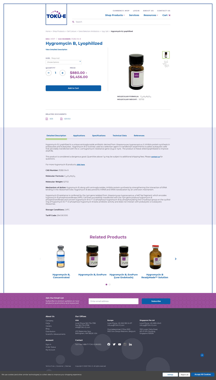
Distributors (50, 331)
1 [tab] (106, 284)
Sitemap (68, 366)
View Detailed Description (56, 50)
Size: (53, 58)
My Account (50, 350)
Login (136, 11)
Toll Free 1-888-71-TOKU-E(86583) (88, 344)
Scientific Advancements (55, 334)
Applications (79, 136)
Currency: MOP (121, 11)
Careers (49, 326)
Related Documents (56, 114)
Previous (40, 259)
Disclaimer (59, 366)
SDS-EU (67, 119)
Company (49, 321)
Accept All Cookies (203, 374)
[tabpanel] (61, 260)
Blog (48, 329)
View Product (61, 254)
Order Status (51, 347)
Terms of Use (50, 366)
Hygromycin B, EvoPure (92, 274)
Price (72, 68)
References (139, 136)
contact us (155, 157)
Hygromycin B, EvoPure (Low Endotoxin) (124, 276)
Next (175, 259)
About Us (148, 11)
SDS (51, 119)
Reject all (184, 374)
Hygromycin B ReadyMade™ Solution (154, 276)
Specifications (99, 136)
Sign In (48, 344)
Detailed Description (56, 136)
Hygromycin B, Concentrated (61, 276)
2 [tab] (109, 284)
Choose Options (61, 260)
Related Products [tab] (108, 237)
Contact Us (163, 11)
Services (134, 15)
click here (81, 165)
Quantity (50, 68)
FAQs (48, 323)
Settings (170, 375)
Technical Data (120, 136)
